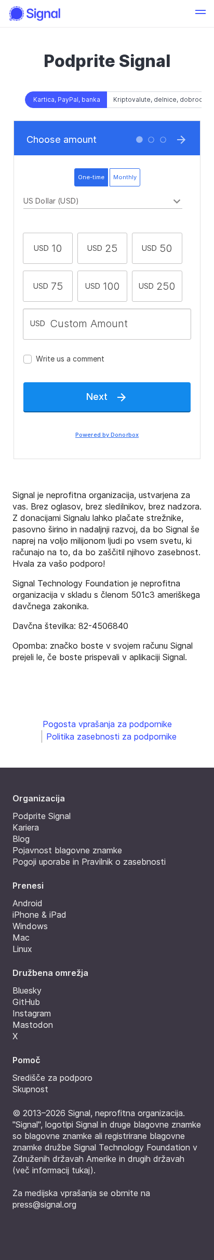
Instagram (31, 1013)
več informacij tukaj (53, 1170)
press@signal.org (44, 1204)
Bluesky (27, 990)
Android (27, 903)
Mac (21, 937)
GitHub (26, 1002)
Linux (22, 949)
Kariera (25, 827)
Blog (21, 839)
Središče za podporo (52, 1078)
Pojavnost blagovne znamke (67, 850)
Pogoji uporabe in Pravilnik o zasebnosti (89, 861)
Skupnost (30, 1089)
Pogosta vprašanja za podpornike (107, 724)
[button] (200, 13)
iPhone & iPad (39, 914)
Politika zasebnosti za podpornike (111, 736)
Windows (30, 926)
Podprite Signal (41, 816)
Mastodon (32, 1025)
